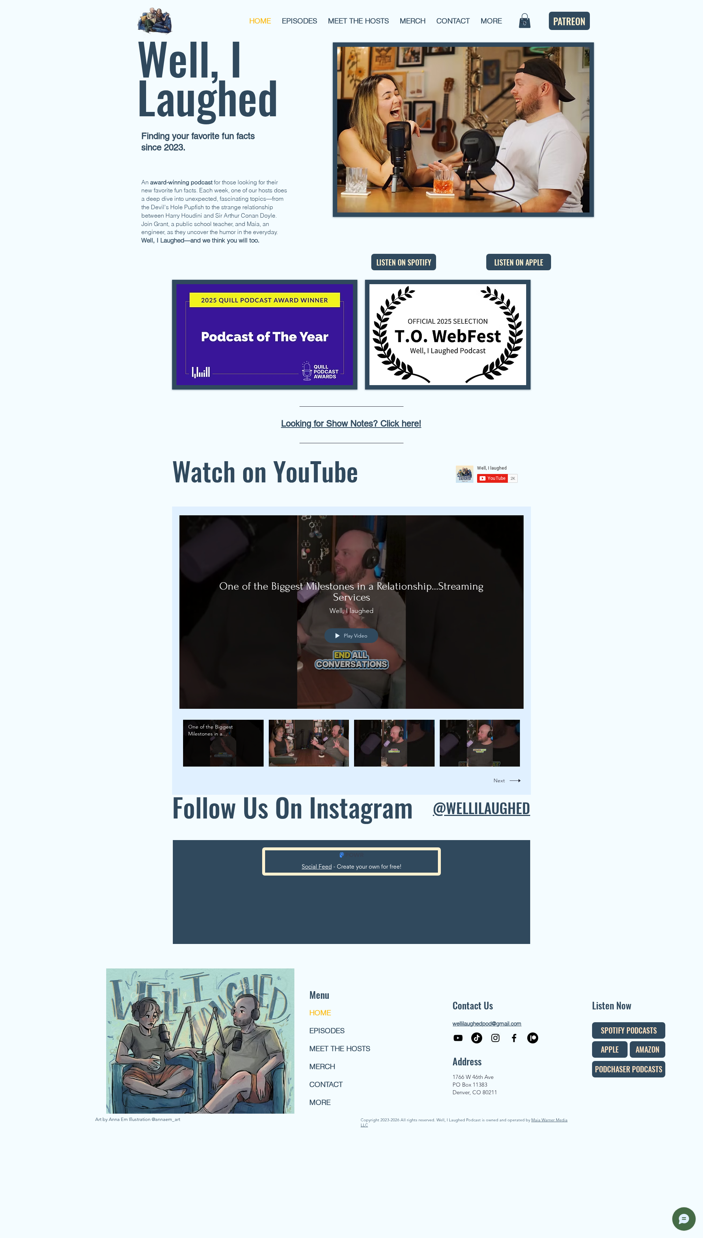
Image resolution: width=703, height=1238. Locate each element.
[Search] (523, 21)
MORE (320, 1102)
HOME (320, 1012)
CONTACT (326, 1084)
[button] (299, 21)
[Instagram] (495, 1037)
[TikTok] (476, 1037)
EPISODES (327, 1030)
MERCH (322, 1066)
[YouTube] (458, 1037)
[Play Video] (223, 743)
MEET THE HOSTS (335, 1048)
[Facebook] (514, 1037)
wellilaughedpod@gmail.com (487, 1023)
